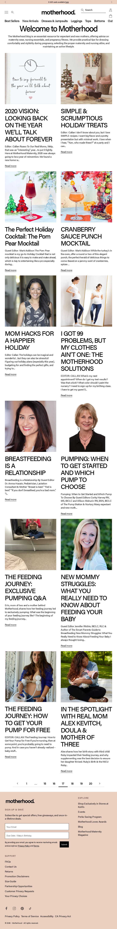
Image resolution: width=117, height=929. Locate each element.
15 (45, 783)
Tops (88, 21)
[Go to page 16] (17, 783)
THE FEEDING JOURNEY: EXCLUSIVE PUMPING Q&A (25, 587)
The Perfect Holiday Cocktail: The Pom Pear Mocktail (29, 235)
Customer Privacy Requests (19, 891)
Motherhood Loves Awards (92, 821)
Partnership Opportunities (18, 886)
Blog (80, 826)
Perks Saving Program (90, 816)
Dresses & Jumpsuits (54, 21)
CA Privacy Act (63, 916)
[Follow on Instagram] (14, 908)
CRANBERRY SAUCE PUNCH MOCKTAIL (81, 235)
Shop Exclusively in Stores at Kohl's (93, 805)
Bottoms (99, 21)
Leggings (76, 21)
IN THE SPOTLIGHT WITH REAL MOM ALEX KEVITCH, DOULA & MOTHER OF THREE (86, 726)
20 (90, 783)
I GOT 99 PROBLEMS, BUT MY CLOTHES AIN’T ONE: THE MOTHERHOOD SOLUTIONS (83, 351)
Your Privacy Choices (16, 896)
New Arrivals (30, 21)
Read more (10, 165)
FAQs (8, 861)
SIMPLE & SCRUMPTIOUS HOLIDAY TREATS (84, 117)
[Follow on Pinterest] (22, 908)
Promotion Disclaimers (17, 876)
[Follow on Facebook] (6, 908)
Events (81, 811)
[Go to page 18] (99, 783)
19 (81, 783)
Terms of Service (30, 916)
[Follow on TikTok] (30, 908)
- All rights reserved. (30, 923)
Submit (64, 844)
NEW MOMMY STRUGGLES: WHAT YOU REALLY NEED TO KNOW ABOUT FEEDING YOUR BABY (84, 597)
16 (54, 783)
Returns (9, 871)
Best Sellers (12, 21)
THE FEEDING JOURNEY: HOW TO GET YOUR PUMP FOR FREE (27, 719)
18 (72, 783)
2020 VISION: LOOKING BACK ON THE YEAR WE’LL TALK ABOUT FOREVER (28, 124)
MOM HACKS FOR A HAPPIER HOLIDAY (29, 340)
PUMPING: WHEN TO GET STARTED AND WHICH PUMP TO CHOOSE (84, 472)
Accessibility (46, 916)
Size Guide (10, 881)
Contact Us (11, 866)
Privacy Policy (12, 916)
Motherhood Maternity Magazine (90, 833)
